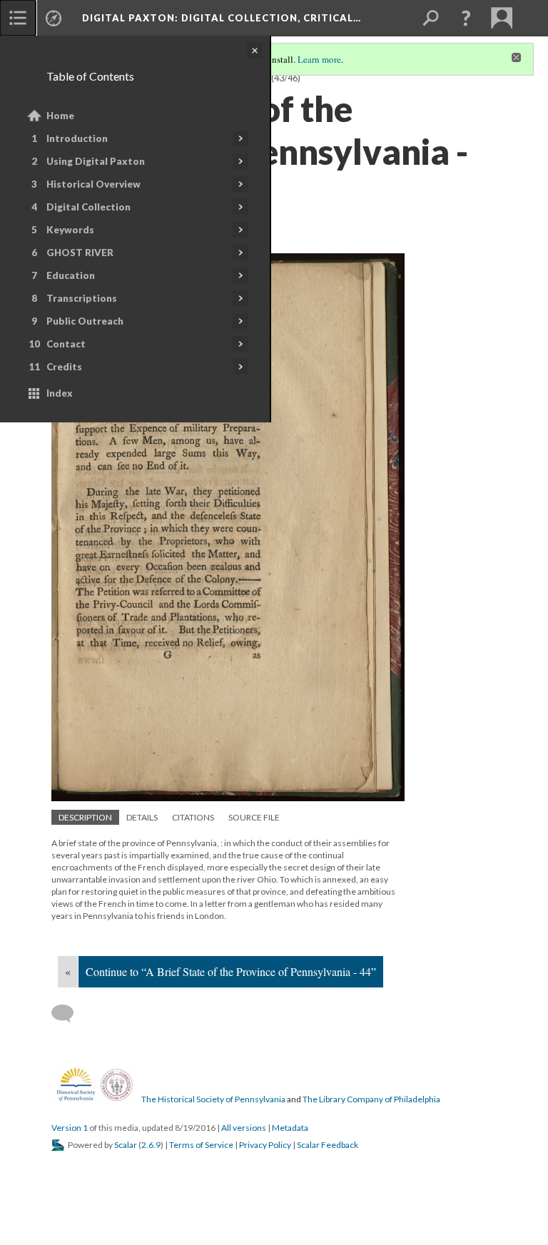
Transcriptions (81, 298)
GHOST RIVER (79, 252)
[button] (466, 18)
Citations (193, 817)
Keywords (70, 229)
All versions (243, 1127)
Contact (66, 344)
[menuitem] (18, 18)
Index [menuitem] (59, 393)
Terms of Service (201, 1144)
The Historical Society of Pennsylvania (213, 1099)
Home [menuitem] (60, 115)
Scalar (125, 1144)
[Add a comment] (68, 1014)
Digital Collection (88, 207)
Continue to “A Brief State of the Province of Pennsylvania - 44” (231, 971)
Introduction (77, 138)
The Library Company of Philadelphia (371, 1099)
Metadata (290, 1127)
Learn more (319, 59)
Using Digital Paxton (95, 161)
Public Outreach (84, 321)
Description (85, 817)
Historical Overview (93, 184)
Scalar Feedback (327, 1144)
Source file (254, 817)
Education (70, 275)
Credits (64, 366)
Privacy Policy (265, 1144)
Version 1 (69, 1127)
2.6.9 (151, 1144)
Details (142, 817)
